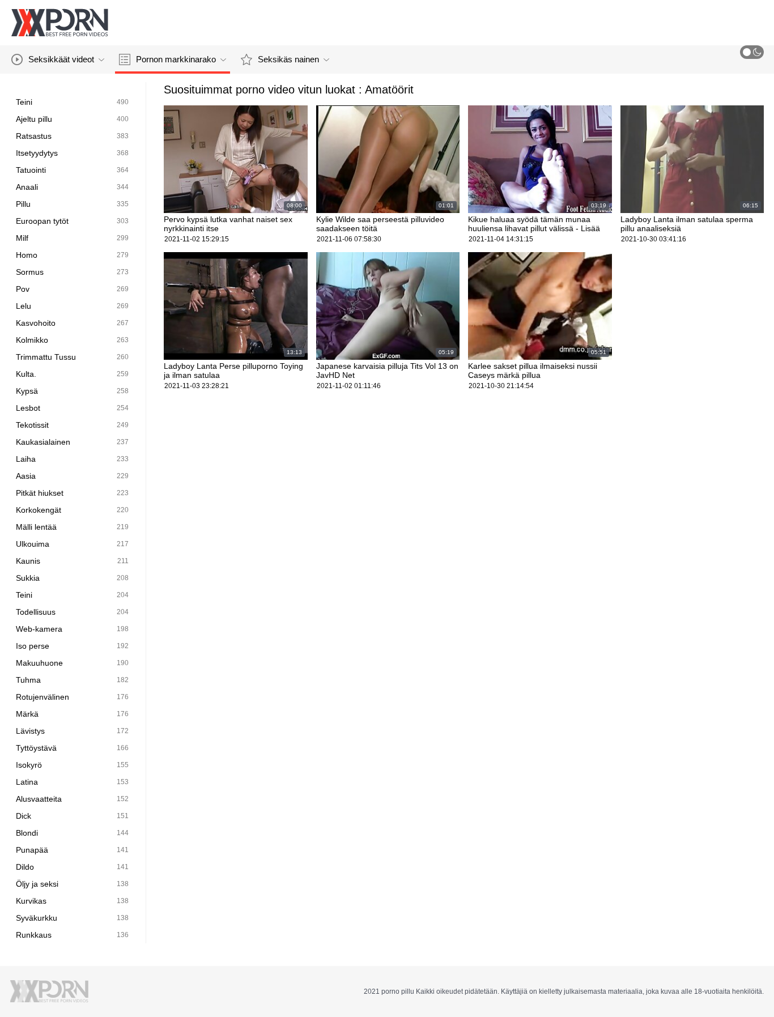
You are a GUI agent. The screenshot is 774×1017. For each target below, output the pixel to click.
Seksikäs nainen (288, 59)
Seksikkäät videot (61, 59)
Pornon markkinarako (176, 59)
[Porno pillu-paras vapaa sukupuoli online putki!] (59, 22)
